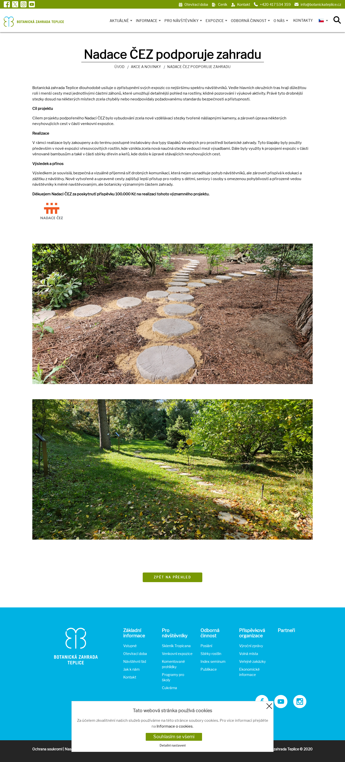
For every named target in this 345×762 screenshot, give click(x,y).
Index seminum (213, 661)
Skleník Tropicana (176, 646)
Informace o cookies (175, 726)
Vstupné (130, 646)
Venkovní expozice (177, 653)
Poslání (206, 646)
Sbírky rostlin (211, 653)
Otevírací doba (135, 653)
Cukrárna (169, 688)
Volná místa (248, 653)
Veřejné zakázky (252, 661)
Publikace (209, 669)
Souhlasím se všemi (173, 736)
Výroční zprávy (251, 646)
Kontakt (129, 677)
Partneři (286, 630)
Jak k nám (131, 669)
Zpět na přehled (172, 577)
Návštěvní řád (134, 661)
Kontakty (303, 20)
